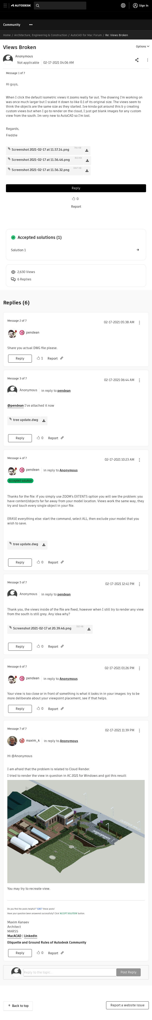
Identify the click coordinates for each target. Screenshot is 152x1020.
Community (11, 24)
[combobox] (60, 6)
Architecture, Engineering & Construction (40, 35)
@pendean (15, 405)
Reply (76, 188)
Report (76, 206)
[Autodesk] (21, 5)
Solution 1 (18, 250)
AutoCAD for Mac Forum (86, 35)
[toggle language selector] (123, 5)
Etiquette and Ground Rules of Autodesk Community (46, 942)
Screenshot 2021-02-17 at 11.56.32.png (40, 170)
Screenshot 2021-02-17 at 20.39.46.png (42, 628)
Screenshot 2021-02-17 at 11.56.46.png (41, 159)
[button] (147, 59)
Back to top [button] (20, 1006)
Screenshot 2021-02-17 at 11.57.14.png (40, 149)
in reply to (56, 390)
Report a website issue (127, 1005)
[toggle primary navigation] (7, 5)
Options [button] (141, 46)
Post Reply (129, 972)
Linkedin (30, 936)
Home (7, 35)
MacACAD (14, 936)
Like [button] (73, 198)
